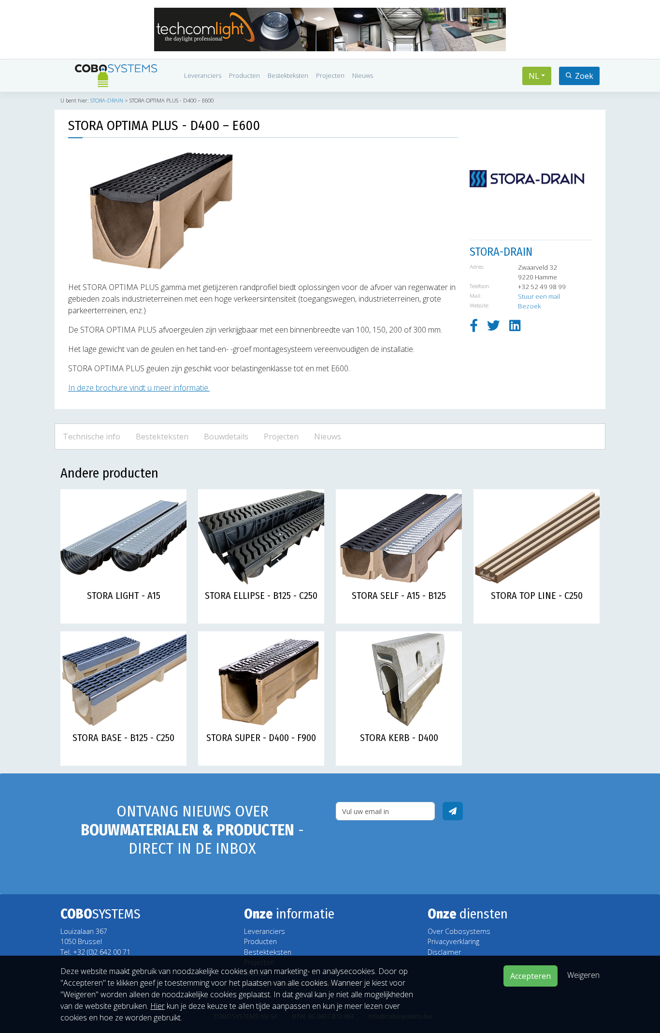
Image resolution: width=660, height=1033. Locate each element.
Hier (157, 1006)
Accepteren (530, 976)
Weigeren (583, 975)
